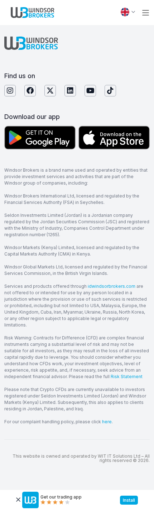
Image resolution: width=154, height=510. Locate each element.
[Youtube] (90, 90)
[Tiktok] (110, 90)
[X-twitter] (50, 90)
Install (129, 500)
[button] (145, 12)
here (107, 421)
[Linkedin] (70, 90)
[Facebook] (30, 90)
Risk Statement (127, 376)
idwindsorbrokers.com (111, 286)
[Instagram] (10, 90)
